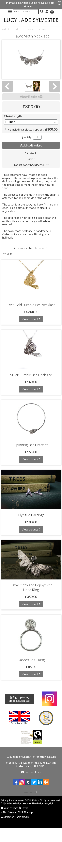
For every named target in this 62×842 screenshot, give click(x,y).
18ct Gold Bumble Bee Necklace (31, 305)
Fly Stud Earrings (31, 515)
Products (5, 28)
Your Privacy (11, 807)
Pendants (17, 28)
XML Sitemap (25, 812)
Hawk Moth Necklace (36, 28)
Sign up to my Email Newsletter (19, 699)
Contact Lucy (33, 772)
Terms (24, 807)
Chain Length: (13, 116)
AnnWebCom (22, 816)
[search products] (41, 11)
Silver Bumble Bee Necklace (31, 375)
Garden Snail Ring (31, 660)
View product (30, 319)
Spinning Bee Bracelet (31, 445)
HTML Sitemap (9, 812)
